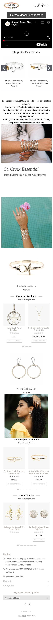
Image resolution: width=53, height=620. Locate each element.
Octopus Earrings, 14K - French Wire (14, 528)
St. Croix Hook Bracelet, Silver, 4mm (14, 472)
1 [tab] (23, 346)
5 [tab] (31, 545)
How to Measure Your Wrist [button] (26, 14)
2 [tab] (26, 346)
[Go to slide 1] (4, 68)
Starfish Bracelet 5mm (26, 286)
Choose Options (14, 341)
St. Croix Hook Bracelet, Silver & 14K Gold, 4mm (39, 472)
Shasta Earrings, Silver (26, 389)
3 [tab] (30, 346)
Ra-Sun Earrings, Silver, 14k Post (39, 528)
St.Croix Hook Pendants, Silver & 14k (38, 329)
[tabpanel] (14, 322)
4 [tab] (28, 545)
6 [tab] (35, 545)
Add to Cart (38, 540)
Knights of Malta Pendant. (14, 329)
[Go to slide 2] (49, 68)
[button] (12, 182)
